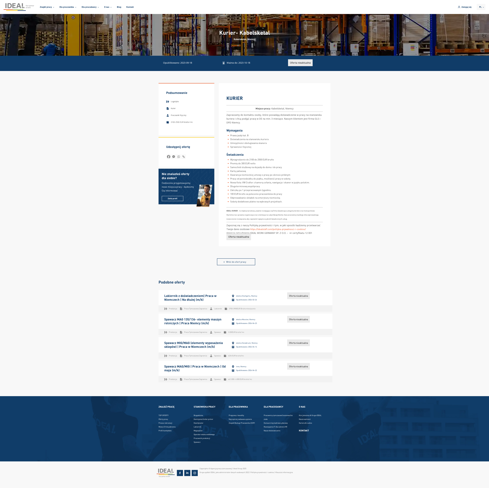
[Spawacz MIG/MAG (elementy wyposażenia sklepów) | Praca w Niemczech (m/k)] (245, 348)
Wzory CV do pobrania (167, 427)
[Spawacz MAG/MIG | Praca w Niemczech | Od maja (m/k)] (245, 371)
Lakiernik (197, 427)
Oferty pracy (163, 419)
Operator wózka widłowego (204, 434)
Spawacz (197, 442)
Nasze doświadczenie (272, 430)
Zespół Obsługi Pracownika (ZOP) (242, 423)
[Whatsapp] (178, 156)
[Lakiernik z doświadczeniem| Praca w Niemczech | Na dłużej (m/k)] (245, 301)
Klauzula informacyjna (284, 472)
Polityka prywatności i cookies (262, 472)
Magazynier (198, 430)
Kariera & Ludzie (305, 423)
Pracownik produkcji (202, 438)
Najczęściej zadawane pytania (240, 419)
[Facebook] (168, 156)
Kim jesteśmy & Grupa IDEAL (310, 415)
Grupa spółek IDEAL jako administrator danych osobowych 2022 (224, 472)
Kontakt (304, 430)
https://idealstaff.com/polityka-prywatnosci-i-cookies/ (278, 229)
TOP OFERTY (163, 415)
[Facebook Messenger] (173, 156)
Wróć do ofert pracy (236, 261)
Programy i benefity (236, 415)
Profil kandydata (165, 430)
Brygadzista (198, 415)
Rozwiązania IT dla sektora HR (275, 427)
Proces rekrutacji (165, 423)
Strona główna (167, 18)
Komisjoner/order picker (203, 419)
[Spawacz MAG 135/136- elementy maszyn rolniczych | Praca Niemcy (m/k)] (245, 324)
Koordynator (198, 423)
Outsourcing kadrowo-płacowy (276, 423)
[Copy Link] (183, 156)
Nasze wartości (305, 419)
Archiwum (181, 18)
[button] (172, 198)
